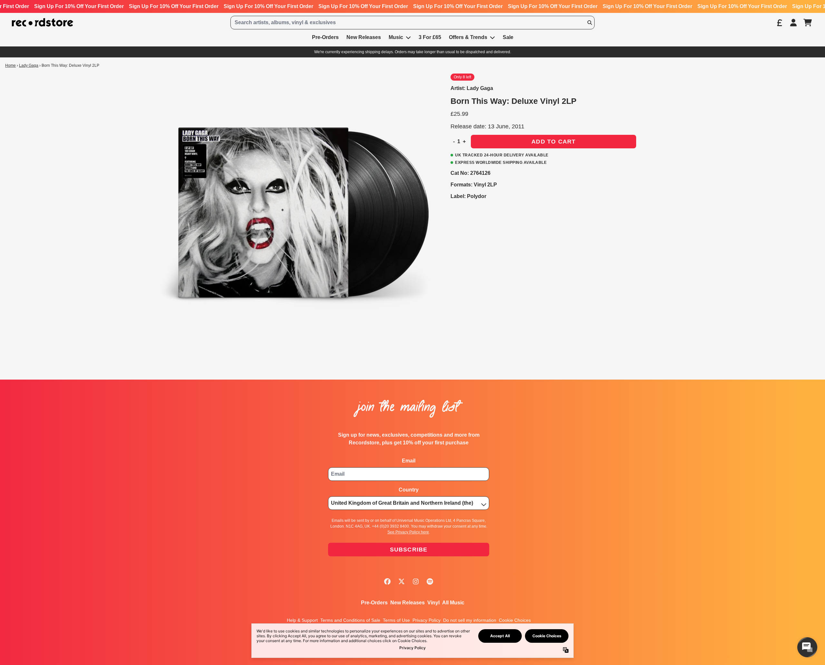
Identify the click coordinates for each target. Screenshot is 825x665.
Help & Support (302, 620)
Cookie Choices (515, 620)
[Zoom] (299, 213)
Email (408, 460)
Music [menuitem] (396, 37)
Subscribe (409, 549)
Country (409, 489)
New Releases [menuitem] (363, 37)
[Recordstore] (42, 22)
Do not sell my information (469, 620)
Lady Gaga (28, 65)
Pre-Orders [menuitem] (325, 37)
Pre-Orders (374, 602)
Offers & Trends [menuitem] (468, 37)
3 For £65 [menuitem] (430, 37)
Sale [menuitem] (508, 37)
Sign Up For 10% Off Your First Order (79, 6)
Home (10, 65)
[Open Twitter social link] (401, 581)
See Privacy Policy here (408, 532)
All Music (453, 602)
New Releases (407, 602)
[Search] (589, 22)
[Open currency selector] (779, 22)
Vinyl (433, 602)
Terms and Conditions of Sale (350, 620)
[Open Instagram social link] (416, 581)
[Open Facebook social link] (387, 581)
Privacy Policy (426, 620)
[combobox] (412, 22)
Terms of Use (396, 620)
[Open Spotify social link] (430, 581)
